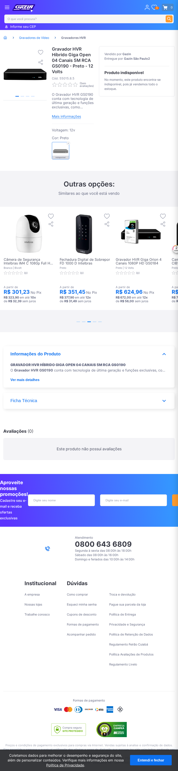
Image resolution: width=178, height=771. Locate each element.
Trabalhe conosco (37, 614)
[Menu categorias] (7, 7)
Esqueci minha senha (82, 604)
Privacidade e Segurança (127, 624)
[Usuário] (147, 7)
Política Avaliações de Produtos (131, 654)
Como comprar (77, 594)
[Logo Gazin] (23, 8)
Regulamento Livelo (123, 664)
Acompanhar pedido (81, 634)
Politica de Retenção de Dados (131, 634)
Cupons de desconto (81, 614)
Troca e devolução (122, 594)
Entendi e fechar (151, 760)
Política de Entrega (122, 614)
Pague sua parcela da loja (127, 604)
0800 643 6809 (103, 544)
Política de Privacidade (65, 765)
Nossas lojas (33, 604)
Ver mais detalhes (25, 380)
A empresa (32, 594)
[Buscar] (169, 18)
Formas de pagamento (83, 624)
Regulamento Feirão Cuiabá (128, 644)
